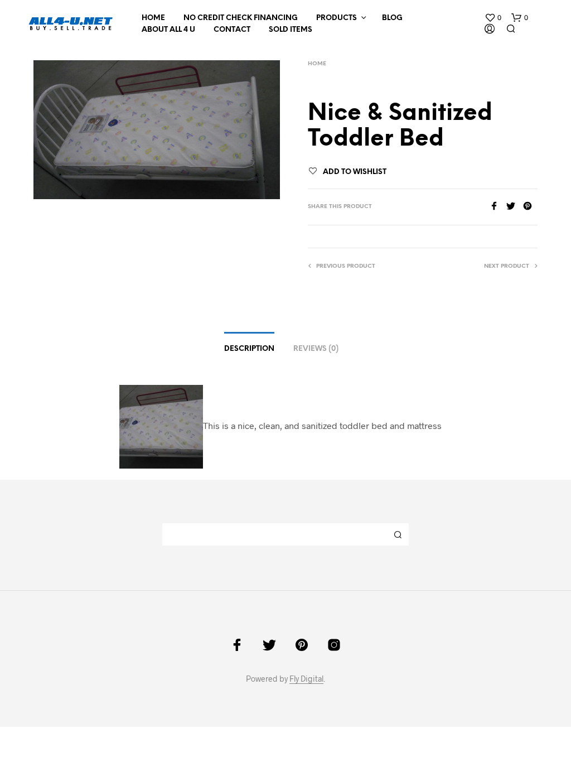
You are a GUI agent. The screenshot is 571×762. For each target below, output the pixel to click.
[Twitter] (514, 206)
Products (336, 18)
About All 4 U (168, 29)
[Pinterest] (530, 206)
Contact (232, 29)
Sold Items (290, 29)
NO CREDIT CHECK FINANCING (240, 18)
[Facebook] (498, 206)
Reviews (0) (315, 349)
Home (153, 18)
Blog (392, 18)
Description (249, 349)
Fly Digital (306, 678)
